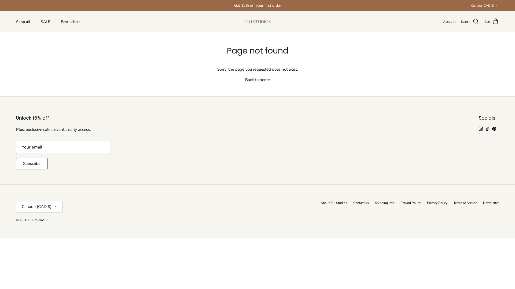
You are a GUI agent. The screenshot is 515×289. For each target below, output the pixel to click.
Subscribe (32, 163)
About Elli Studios (334, 203)
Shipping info (384, 203)
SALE (45, 21)
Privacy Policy (437, 203)
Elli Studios (36, 220)
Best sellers (70, 21)
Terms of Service (465, 203)
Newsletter (491, 203)
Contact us (361, 203)
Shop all (23, 21)
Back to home (257, 79)
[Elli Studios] (257, 22)
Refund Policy (410, 203)
